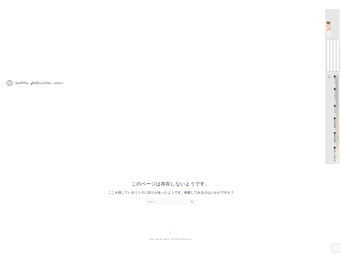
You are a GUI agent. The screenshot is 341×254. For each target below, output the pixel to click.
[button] (339, 6)
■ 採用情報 (335, 137)
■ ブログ (335, 109)
